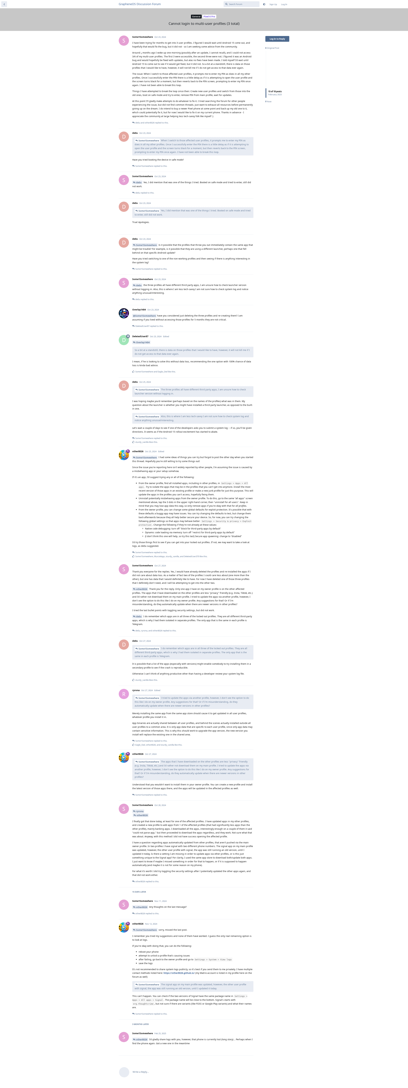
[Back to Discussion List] (4, 4)
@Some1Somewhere (144, 315)
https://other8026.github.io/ (179, 972)
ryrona (139, 811)
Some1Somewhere (148, 140)
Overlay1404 (143, 342)
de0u (139, 182)
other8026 (141, 589)
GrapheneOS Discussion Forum (140, 4)
